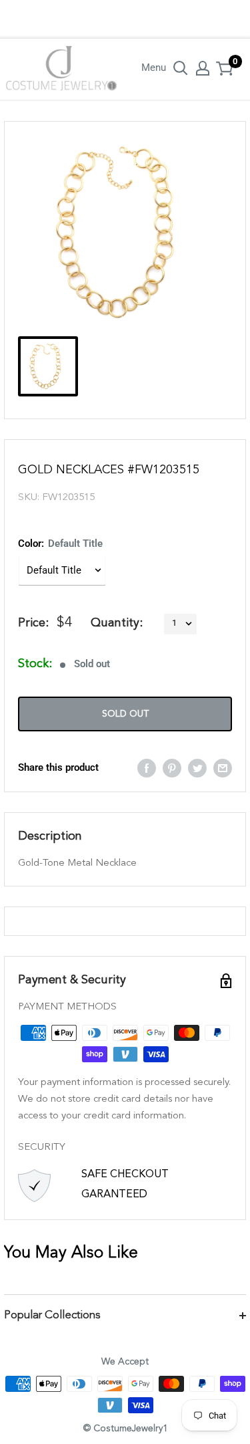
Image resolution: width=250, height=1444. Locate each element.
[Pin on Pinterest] (172, 767)
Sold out (125, 714)
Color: (60, 543)
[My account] (202, 68)
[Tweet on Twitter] (197, 767)
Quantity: (117, 623)
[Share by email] (222, 767)
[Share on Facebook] (146, 767)
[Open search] (180, 68)
